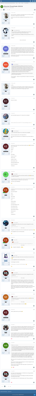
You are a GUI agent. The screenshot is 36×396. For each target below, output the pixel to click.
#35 (34, 270)
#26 (34, 98)
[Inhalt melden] (34, 24)
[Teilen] (35, 9)
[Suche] (30, 1)
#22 (34, 27)
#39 (34, 342)
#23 (34, 45)
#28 (34, 128)
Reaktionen (3, 22)
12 (7, 9)
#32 (34, 220)
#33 (34, 237)
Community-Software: (18, 394)
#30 (34, 171)
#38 (34, 324)
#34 (34, 252)
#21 (34, 12)
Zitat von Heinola (15, 345)
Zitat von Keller (15, 174)
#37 (34, 309)
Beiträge (3, 23)
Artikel (3, 263)
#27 (34, 113)
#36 (34, 294)
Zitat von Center (15, 222)
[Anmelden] (33, 1)
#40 (34, 371)
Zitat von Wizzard (15, 64)
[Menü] (35, 1)
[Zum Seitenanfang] (35, 395)
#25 (34, 83)
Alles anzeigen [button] (22, 227)
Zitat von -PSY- (15, 239)
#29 (34, 143)
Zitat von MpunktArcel (16, 30)
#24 (34, 61)
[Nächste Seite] (9, 9)
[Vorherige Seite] (1, 9)
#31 (34, 187)
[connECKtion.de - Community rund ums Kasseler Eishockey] (1, 1)
